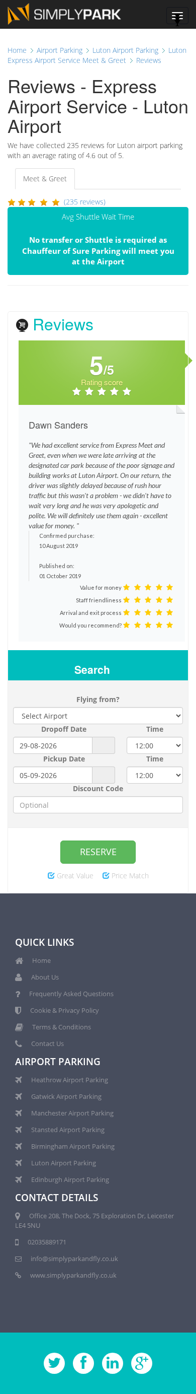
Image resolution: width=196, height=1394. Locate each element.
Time (154, 729)
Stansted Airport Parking (68, 1129)
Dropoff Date (63, 729)
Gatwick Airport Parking (66, 1096)
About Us (45, 977)
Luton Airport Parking (63, 1162)
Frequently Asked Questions (71, 993)
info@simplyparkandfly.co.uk (74, 1258)
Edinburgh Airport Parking (70, 1179)
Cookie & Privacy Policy (64, 1010)
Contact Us (47, 1043)
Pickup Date (64, 758)
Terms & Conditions (61, 1026)
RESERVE (98, 852)
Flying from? (98, 699)
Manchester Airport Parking (72, 1113)
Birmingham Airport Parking (73, 1146)
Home (41, 960)
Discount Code (98, 788)
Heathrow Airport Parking (69, 1079)
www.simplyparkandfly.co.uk (73, 1275)
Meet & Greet (45, 178)
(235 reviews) (85, 201)
